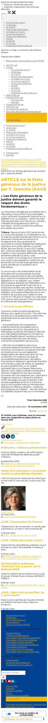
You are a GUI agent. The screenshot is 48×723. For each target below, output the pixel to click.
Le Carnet (11, 43)
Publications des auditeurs (19, 46)
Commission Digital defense (19, 642)
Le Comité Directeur (16, 620)
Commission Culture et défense (21, 640)
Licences (10, 688)
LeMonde (42, 411)
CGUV (9, 693)
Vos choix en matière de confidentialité (26, 714)
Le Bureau (11, 25)
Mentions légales (14, 691)
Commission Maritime (16, 647)
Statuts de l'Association (17, 29)
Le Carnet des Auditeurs (18, 663)
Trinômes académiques (17, 635)
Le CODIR (10, 27)
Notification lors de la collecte (18, 719)
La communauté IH (15, 34)
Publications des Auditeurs (19, 665)
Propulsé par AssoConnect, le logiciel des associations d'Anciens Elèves (26, 705)
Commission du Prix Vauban (19, 649)
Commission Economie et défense (22, 645)
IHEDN (9, 39)
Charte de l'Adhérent (16, 36)
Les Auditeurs (12, 622)
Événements (17, 100)
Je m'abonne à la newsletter (15, 669)
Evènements (12, 660)
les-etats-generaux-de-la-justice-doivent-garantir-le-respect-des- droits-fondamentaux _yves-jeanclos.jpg (23, 430)
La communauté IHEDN (18, 625)
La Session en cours (15, 32)
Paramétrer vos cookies (17, 695)
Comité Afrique (13, 633)
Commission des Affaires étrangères (23, 638)
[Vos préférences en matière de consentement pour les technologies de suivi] (43, 718)
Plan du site (12, 686)
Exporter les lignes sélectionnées (17, 2)
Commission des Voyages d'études (22, 652)
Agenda (15, 102)
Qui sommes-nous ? (15, 22)
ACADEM (10, 41)
